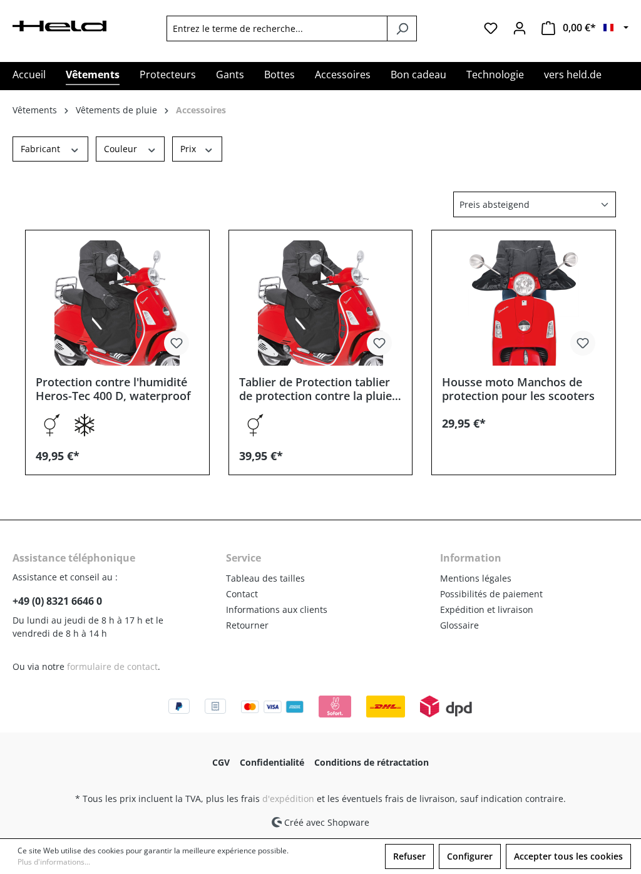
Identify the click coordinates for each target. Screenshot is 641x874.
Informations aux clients (276, 609)
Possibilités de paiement (491, 594)
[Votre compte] (519, 28)
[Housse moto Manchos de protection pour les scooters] (523, 303)
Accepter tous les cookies (568, 856)
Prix (189, 149)
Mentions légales (475, 578)
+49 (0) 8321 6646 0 (57, 601)
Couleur (122, 149)
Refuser (409, 856)
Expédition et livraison (486, 609)
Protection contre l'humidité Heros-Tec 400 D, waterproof (113, 389)
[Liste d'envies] (490, 28)
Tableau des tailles (265, 578)
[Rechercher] (402, 28)
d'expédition (288, 799)
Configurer (470, 856)
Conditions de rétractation (371, 762)
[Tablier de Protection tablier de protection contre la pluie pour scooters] (321, 303)
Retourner (247, 625)
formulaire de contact (112, 666)
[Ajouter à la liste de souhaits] (176, 343)
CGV (221, 762)
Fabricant (42, 149)
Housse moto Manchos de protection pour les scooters (518, 389)
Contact (242, 594)
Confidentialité (272, 762)
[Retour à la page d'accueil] (59, 25)
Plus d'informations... (54, 861)
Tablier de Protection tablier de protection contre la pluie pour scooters (315, 389)
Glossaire (459, 625)
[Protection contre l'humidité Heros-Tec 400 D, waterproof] (117, 303)
